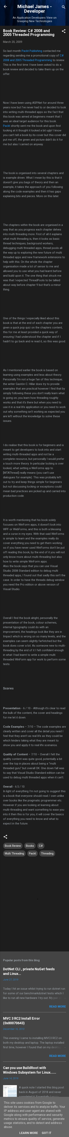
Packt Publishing (32, 51)
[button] (63, 32)
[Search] (63, 8)
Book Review (13, 846)
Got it (46, 1133)
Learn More (28, 1133)
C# (41, 846)
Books (30, 846)
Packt (6, 126)
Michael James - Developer (34, 9)
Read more (57, 1006)
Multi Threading (14, 853)
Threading (47, 853)
